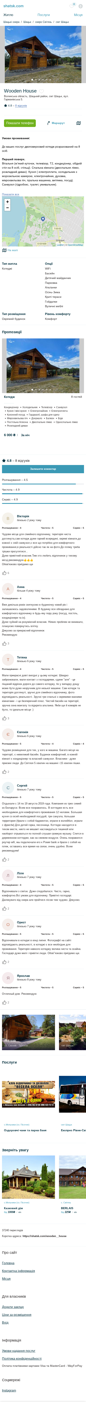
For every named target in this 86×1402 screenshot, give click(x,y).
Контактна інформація (18, 1271)
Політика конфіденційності (22, 1358)
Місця (78, 15)
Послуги (44, 15)
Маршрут (58, 123)
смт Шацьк (62, 22)
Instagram (9, 1390)
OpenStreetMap (75, 244)
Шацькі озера (11, 22)
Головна (8, 1263)
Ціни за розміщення (16, 1314)
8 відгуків (21, 105)
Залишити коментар (43, 469)
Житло (8, 15)
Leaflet (60, 244)
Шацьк (27, 22)
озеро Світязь (43, 22)
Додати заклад (13, 1307)
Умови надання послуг (18, 1351)
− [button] (7, 207)
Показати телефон (20, 123)
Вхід (5, 1322)
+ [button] (7, 201)
